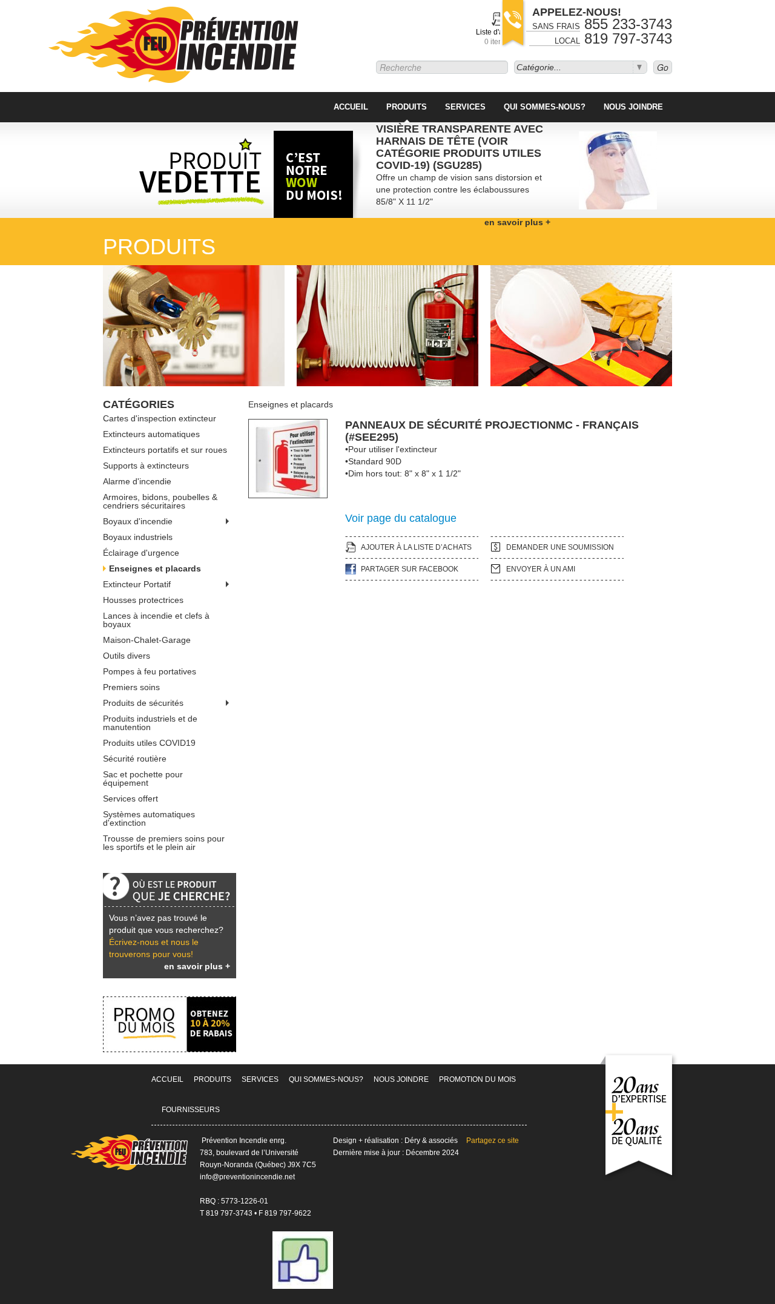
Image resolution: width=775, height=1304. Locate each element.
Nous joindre (633, 106)
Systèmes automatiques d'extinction (149, 818)
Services (465, 106)
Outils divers (126, 655)
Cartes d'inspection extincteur (159, 418)
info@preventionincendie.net (247, 1177)
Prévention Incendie (174, 46)
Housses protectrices (143, 600)
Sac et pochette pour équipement (143, 778)
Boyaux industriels (138, 537)
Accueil (351, 106)
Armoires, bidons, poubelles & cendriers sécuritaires (160, 501)
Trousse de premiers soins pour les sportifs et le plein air (164, 843)
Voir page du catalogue (401, 518)
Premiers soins (131, 687)
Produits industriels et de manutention (150, 723)
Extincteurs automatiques (151, 434)
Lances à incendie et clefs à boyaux (156, 620)
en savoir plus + (197, 966)
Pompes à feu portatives (149, 671)
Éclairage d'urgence (141, 553)
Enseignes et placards (155, 568)
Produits (406, 106)
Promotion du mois (477, 1079)
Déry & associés (431, 1140)
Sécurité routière (135, 758)
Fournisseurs (191, 1109)
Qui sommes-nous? (544, 106)
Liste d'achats (498, 37)
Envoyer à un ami (540, 569)
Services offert (130, 798)
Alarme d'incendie (137, 481)
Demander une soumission (560, 547)
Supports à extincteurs (146, 465)
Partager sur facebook (409, 569)
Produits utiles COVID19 (149, 743)
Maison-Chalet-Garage (147, 640)
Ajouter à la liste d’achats (416, 547)
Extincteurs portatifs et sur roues (165, 450)
